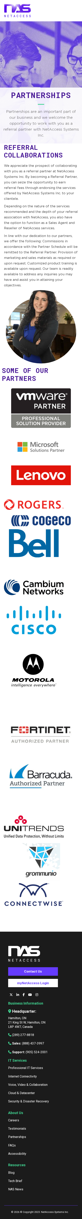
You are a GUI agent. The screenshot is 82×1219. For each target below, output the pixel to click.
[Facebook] (24, 995)
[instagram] (37, 995)
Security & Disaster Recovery (28, 1101)
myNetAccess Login (33, 983)
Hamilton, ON (17, 1018)
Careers (13, 1120)
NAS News (15, 1189)
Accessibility (17, 1154)
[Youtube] (30, 995)
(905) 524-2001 (37, 1052)
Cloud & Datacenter (21, 1093)
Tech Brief (15, 1181)
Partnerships (17, 1137)
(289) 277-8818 (23, 1035)
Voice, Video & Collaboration (28, 1085)
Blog (11, 1173)
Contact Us (33, 971)
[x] (11, 995)
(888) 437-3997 (33, 1043)
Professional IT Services (25, 1068)
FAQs (12, 1145)
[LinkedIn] (18, 995)
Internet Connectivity (22, 1076)
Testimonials (17, 1128)
